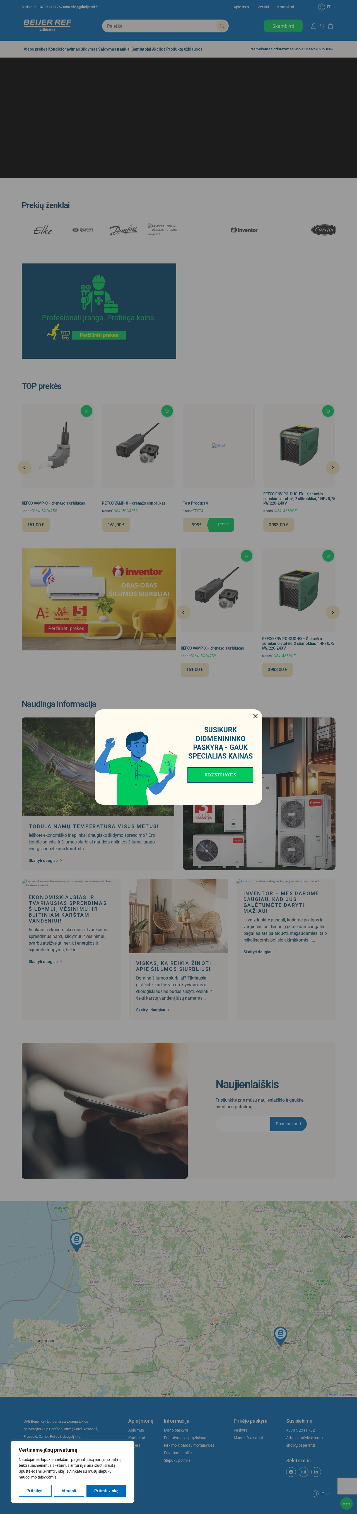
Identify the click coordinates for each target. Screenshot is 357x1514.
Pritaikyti (35, 1491)
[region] (72, 1472)
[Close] (255, 716)
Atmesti (69, 1491)
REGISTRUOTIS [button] (220, 775)
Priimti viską (106, 1491)
